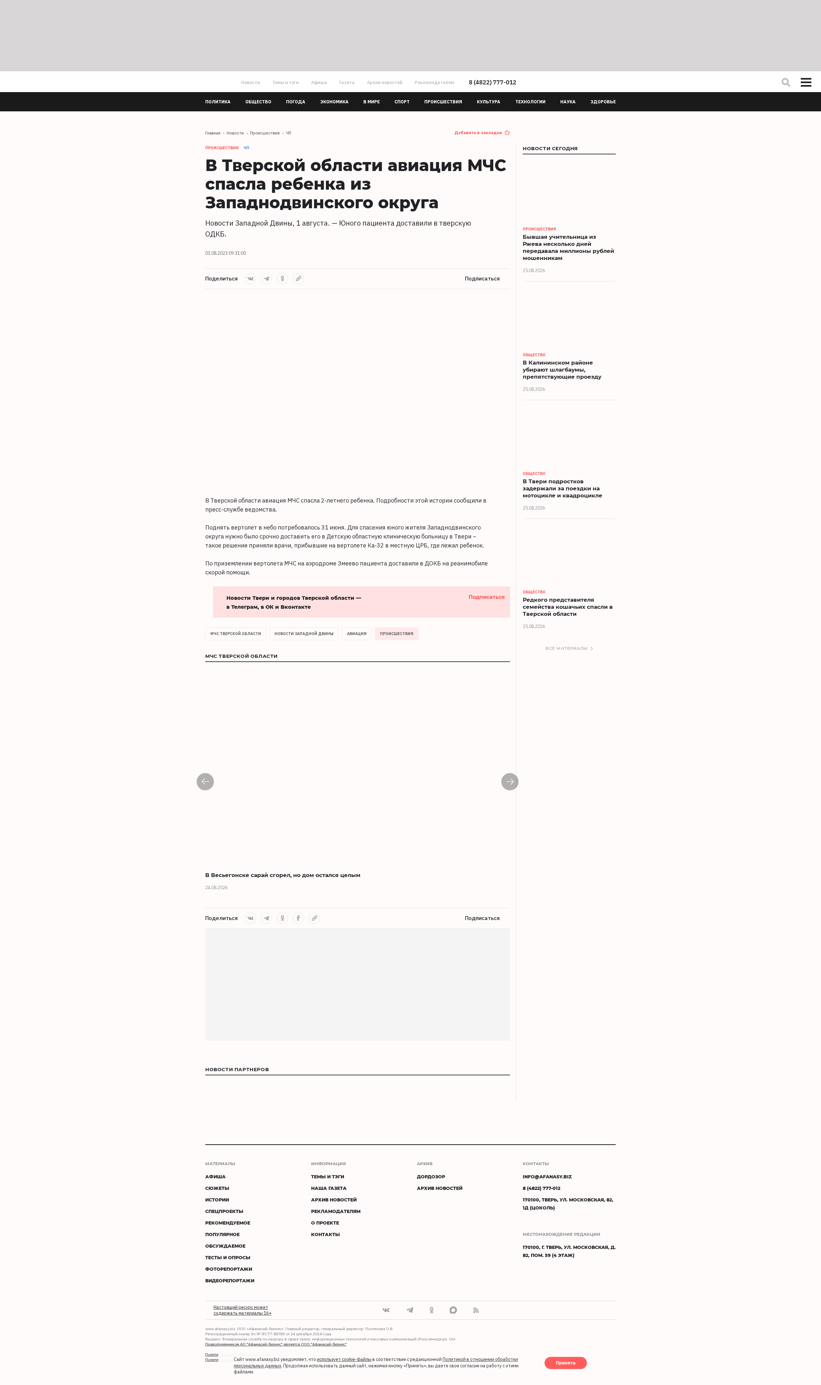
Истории (217, 1200)
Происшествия (396, 633)
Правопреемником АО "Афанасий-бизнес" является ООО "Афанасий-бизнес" (276, 1344)
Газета (347, 82)
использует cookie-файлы (344, 1360)
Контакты (325, 1234)
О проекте (325, 1223)
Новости (250, 82)
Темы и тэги (285, 82)
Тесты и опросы (227, 1257)
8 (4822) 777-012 (492, 82)
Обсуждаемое (225, 1246)
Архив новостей (384, 82)
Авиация (357, 633)
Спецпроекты (224, 1211)
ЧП (246, 147)
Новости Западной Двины (304, 633)
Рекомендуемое (227, 1223)
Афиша (319, 82)
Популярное (222, 1234)
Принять (566, 1363)
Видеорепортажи (229, 1280)
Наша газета (329, 1188)
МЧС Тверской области (235, 633)
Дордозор (431, 1177)
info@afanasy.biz (547, 1177)
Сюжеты (217, 1188)
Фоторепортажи (228, 1269)
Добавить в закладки (478, 132)
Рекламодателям (434, 82)
